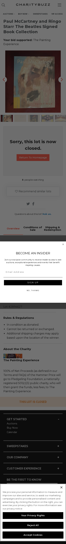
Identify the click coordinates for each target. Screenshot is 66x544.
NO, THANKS (33, 290)
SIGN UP (33, 282)
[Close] (61, 487)
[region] (33, 512)
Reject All (33, 525)
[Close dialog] (63, 244)
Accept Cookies (33, 534)
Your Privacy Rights (33, 515)
